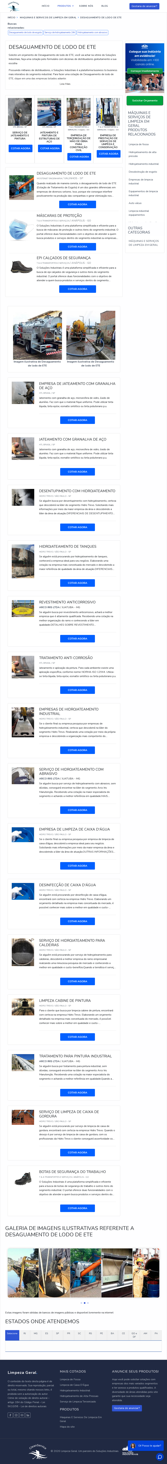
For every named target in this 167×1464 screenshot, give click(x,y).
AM (145, 1333)
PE (101, 1333)
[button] (80, 1302)
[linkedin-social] (27, 1415)
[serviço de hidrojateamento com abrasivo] (23, 775)
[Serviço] (20, 111)
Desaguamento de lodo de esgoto (25, 32)
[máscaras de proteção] (21, 229)
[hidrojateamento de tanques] (23, 561)
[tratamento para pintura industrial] (23, 1062)
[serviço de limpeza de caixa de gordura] (23, 1117)
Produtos (64, 6)
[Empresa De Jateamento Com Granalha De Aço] (23, 392)
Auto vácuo (135, 203)
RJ (25, 1333)
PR (68, 1333)
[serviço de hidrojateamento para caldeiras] (23, 952)
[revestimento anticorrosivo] (23, 608)
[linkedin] (22, 1415)
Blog (104, 6)
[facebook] (10, 1415)
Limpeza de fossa (139, 144)
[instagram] (16, 1415)
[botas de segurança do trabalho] (23, 1178)
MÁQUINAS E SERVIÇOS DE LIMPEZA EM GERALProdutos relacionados (142, 123)
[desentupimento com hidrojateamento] (23, 497)
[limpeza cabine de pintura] (23, 1007)
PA (156, 1333)
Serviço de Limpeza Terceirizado (78, 1401)
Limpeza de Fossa (70, 1379)
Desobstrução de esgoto (143, 172)
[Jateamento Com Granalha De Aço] (23, 448)
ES (46, 1333)
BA (112, 1333)
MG (36, 1333)
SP (57, 1333)
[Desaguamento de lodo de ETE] (21, 187)
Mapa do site (67, 1427)
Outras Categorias (139, 230)
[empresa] (79, 111)
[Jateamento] (49, 111)
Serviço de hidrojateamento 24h (60, 32)
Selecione (12, 1333)
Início (45, 6)
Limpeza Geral (23, 1372)
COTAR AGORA (20, 148)
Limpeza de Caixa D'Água (74, 1385)
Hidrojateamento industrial (144, 164)
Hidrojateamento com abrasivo (92, 32)
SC (79, 1333)
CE (123, 1333)
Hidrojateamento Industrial (75, 1390)
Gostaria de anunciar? (144, 6)
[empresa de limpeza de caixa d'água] (23, 834)
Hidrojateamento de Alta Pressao (79, 1396)
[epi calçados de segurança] (21, 267)
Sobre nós (86, 6)
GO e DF (134, 1335)
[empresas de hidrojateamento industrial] (23, 722)
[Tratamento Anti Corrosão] (23, 667)
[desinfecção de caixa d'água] (23, 891)
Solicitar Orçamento (145, 100)
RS (90, 1333)
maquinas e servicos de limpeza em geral (47, 17)
